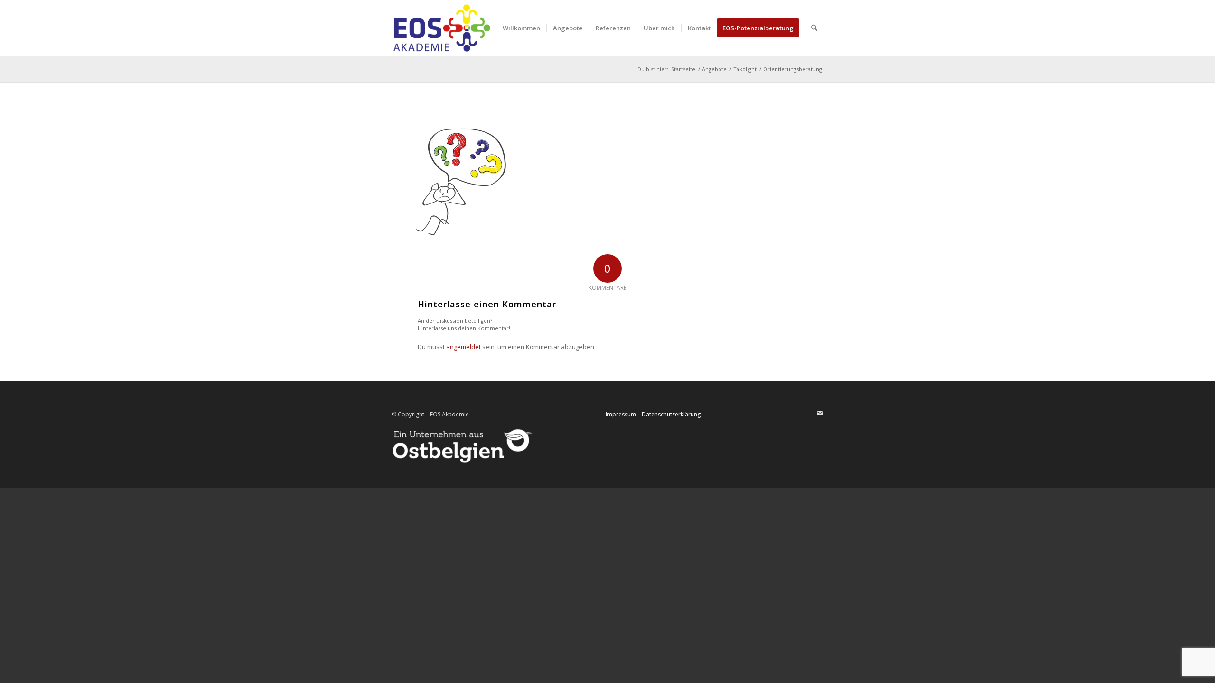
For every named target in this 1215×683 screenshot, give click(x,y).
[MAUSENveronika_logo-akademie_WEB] (442, 28)
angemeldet (463, 346)
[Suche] (814, 28)
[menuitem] (521, 28)
